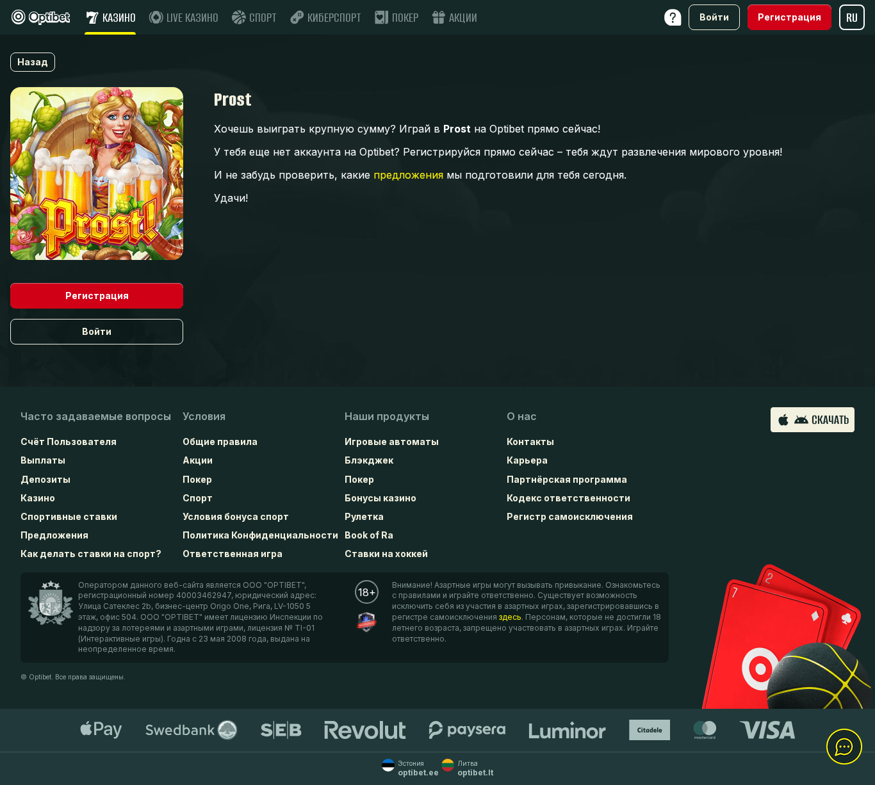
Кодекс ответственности (568, 497)
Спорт (198, 497)
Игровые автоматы (392, 441)
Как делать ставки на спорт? (90, 553)
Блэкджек (369, 460)
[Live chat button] (844, 747)
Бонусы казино (380, 497)
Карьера (527, 460)
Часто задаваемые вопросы (95, 416)
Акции (198, 460)
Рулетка (364, 516)
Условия (204, 416)
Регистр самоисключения (570, 516)
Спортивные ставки (68, 516)
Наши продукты (387, 416)
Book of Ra (369, 535)
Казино (37, 497)
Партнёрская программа (567, 479)
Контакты (530, 441)
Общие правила (220, 441)
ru (852, 17)
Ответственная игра (232, 553)
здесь (510, 617)
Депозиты (45, 479)
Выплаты (42, 460)
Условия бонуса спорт (236, 516)
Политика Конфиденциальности (260, 535)
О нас (522, 416)
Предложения (54, 535)
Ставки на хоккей (386, 553)
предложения (408, 174)
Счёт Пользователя (68, 441)
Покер (197, 479)
